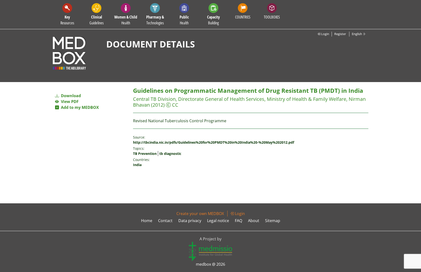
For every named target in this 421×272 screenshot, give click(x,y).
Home (146, 220)
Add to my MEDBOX (79, 107)
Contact (165, 220)
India (137, 164)
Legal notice (218, 220)
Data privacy (189, 220)
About (253, 220)
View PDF (69, 101)
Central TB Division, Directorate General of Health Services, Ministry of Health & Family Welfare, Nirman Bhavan (249, 102)
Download (70, 95)
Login (324, 34)
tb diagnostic (170, 153)
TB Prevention (145, 153)
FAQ (238, 220)
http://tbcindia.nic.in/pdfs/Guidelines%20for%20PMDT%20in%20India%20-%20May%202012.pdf (213, 142)
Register (340, 34)
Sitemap (272, 220)
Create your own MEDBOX (200, 213)
